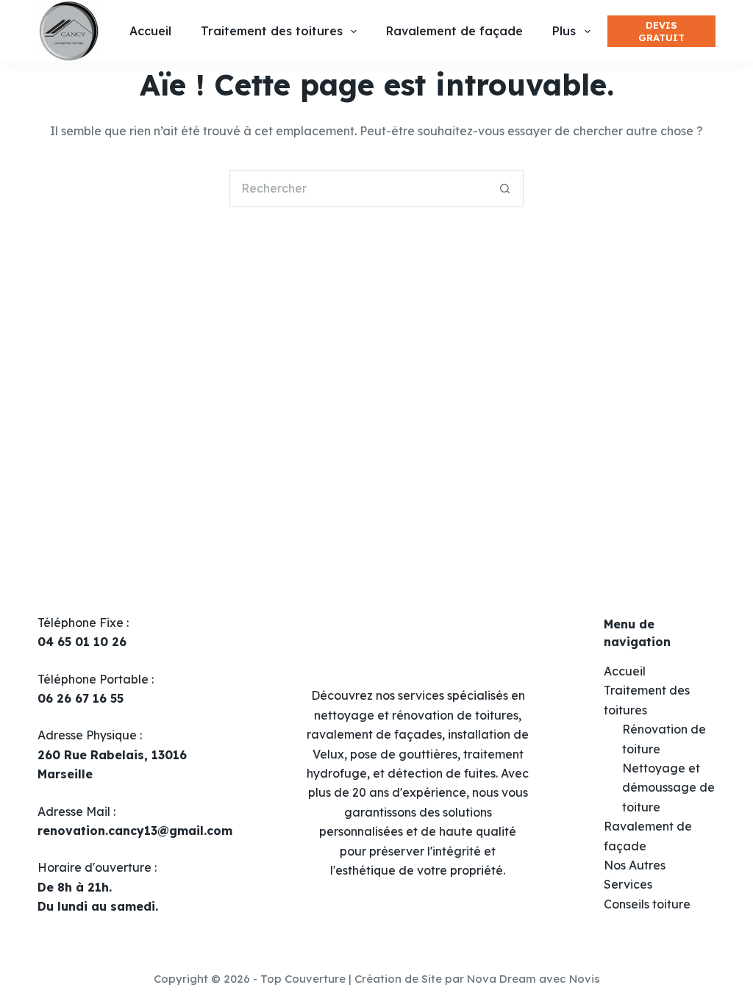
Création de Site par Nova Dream (445, 979)
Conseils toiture (647, 904)
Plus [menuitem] (564, 31)
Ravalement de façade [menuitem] (454, 31)
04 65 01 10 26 (82, 641)
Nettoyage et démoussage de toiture (668, 787)
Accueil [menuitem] (150, 31)
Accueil (625, 671)
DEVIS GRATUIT (661, 31)
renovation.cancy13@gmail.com (135, 830)
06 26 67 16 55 (81, 698)
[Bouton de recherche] (505, 188)
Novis (584, 979)
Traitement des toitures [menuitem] (272, 31)
